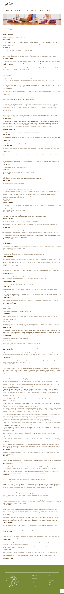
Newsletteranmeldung (53, 586)
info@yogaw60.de (35, 584)
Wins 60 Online (18, 10)
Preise (26, 10)
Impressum (51, 575)
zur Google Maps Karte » (36, 586)
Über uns (41, 10)
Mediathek (33, 10)
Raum (50, 582)
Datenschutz (51, 577)
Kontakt (48, 10)
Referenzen (51, 584)
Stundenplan (8, 10)
